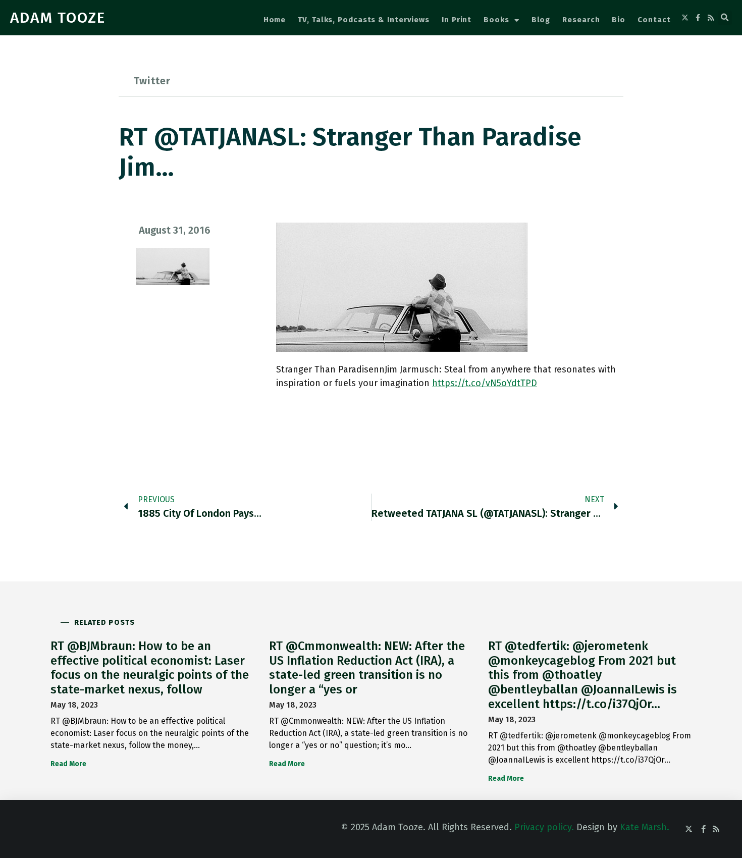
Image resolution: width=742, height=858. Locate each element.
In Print (456, 19)
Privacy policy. (544, 827)
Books (496, 19)
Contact (654, 19)
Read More (68, 764)
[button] (725, 18)
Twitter (152, 81)
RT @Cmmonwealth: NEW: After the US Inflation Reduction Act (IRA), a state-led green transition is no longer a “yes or (367, 667)
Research (581, 19)
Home (274, 19)
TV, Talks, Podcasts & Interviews (364, 19)
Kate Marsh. (644, 827)
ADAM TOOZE (57, 18)
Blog (541, 19)
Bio (618, 19)
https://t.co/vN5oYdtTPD (484, 383)
